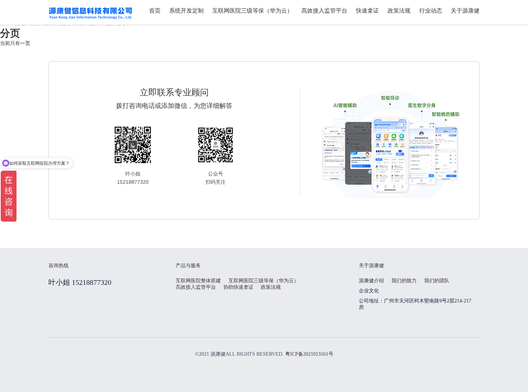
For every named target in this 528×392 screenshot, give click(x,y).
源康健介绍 (371, 280)
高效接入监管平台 (196, 287)
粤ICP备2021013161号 (309, 354)
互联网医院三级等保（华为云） (263, 280)
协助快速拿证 (238, 287)
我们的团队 (436, 280)
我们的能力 (404, 280)
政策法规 (271, 287)
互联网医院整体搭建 (198, 280)
